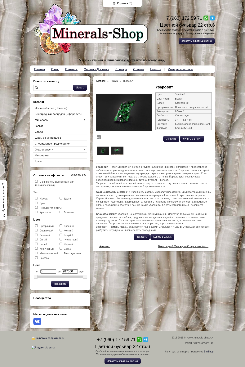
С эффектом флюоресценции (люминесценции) (54, 183)
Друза (67, 198)
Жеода (43, 198)
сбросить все (78, 174)
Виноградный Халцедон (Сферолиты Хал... (183, 246)
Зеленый (45, 235)
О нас (55, 69)
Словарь (121, 69)
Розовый (44, 258)
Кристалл (45, 212)
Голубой (68, 235)
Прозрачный (47, 226)
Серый (67, 248)
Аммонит (104, 246)
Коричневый (47, 248)
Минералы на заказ (180, 69)
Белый (43, 244)
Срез (42, 203)
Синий (43, 239)
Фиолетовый (71, 239)
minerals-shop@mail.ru (50, 337)
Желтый (68, 230)
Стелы (39, 131)
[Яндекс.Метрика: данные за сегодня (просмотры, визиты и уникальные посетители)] (43, 347)
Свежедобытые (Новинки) (51, 108)
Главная (39, 69)
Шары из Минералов (48, 137)
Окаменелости (44, 149)
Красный (69, 226)
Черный (68, 244)
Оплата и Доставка (96, 69)
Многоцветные (72, 253)
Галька (39, 125)
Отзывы (138, 69)
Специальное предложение (52, 143)
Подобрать (60, 283)
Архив (38, 161)
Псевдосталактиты (50, 207)
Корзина (122, 3)
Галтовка (69, 212)
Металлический (49, 253)
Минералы (41, 119)
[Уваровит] (124, 112)
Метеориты (42, 155)
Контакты (71, 69)
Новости (155, 69)
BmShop (208, 351)
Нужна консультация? (3, 197)
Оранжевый (46, 230)
